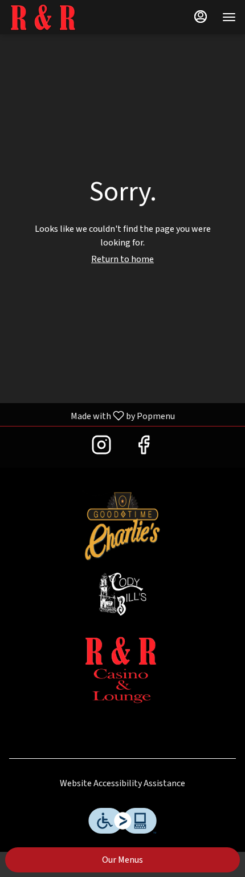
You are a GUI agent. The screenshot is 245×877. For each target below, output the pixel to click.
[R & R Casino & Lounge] (122, 670)
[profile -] (200, 16)
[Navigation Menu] (229, 17)
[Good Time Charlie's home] (60, 17)
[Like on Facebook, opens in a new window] (143, 444)
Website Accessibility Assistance (122, 783)
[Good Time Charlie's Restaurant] (122, 525)
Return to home (122, 259)
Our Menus (122, 860)
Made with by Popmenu (92, 415)
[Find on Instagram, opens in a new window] (101, 444)
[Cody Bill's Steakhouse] (122, 594)
